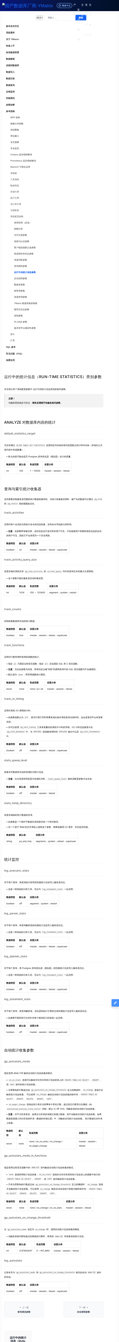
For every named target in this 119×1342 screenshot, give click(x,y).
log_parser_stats (15, 913)
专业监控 (14, 148)
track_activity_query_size (20, 559)
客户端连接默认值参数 (25, 247)
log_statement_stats (17, 999)
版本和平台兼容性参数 (25, 328)
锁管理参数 (19, 291)
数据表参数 (19, 284)
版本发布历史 (12, 26)
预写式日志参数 (21, 309)
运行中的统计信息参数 (25, 272)
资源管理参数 (20, 297)
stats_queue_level (15, 760)
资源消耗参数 (20, 260)
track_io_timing (14, 698)
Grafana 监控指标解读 (21, 154)
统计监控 (11, 859)
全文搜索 (14, 142)
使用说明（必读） (22, 222)
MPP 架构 (15, 117)
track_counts (12, 609)
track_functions (14, 645)
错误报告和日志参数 (24, 253)
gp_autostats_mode (17, 1061)
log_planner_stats (15, 956)
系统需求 (10, 32)
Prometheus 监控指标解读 (23, 160)
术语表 (13, 173)
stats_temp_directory (18, 803)
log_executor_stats (16, 870)
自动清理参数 (20, 278)
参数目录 (18, 229)
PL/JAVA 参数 (20, 322)
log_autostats (13, 1260)
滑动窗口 (14, 136)
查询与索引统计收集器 (22, 489)
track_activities (14, 512)
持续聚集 (14, 130)
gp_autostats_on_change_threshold (27, 1217)
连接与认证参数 (21, 241)
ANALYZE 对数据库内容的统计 (30, 422)
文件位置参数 (20, 235)
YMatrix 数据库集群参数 (25, 303)
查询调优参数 (20, 266)
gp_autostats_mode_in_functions (25, 1155)
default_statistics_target (19, 433)
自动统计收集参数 (19, 1050)
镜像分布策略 (16, 123)
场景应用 (10, 360)
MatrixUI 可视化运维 (20, 167)
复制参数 (18, 315)
